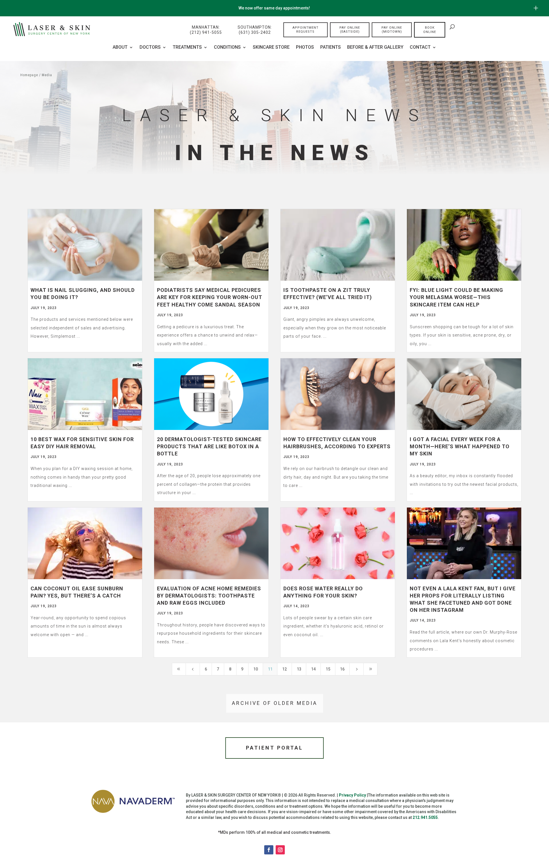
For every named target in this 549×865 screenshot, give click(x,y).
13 (299, 669)
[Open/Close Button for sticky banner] (536, 8)
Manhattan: (206, 30)
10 (255, 669)
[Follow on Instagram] (280, 849)
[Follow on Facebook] (268, 849)
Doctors (150, 47)
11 (270, 669)
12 (284, 669)
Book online (429, 30)
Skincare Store (271, 47)
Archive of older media (274, 703)
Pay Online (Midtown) (391, 30)
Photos (305, 47)
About (120, 47)
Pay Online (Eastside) (349, 30)
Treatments (187, 47)
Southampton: (255, 30)
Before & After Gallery (375, 47)
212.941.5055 (425, 817)
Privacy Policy (352, 795)
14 (313, 669)
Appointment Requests (306, 30)
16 (342, 669)
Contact (420, 47)
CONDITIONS (227, 47)
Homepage (29, 75)
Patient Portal (274, 748)
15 (328, 669)
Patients (330, 47)
